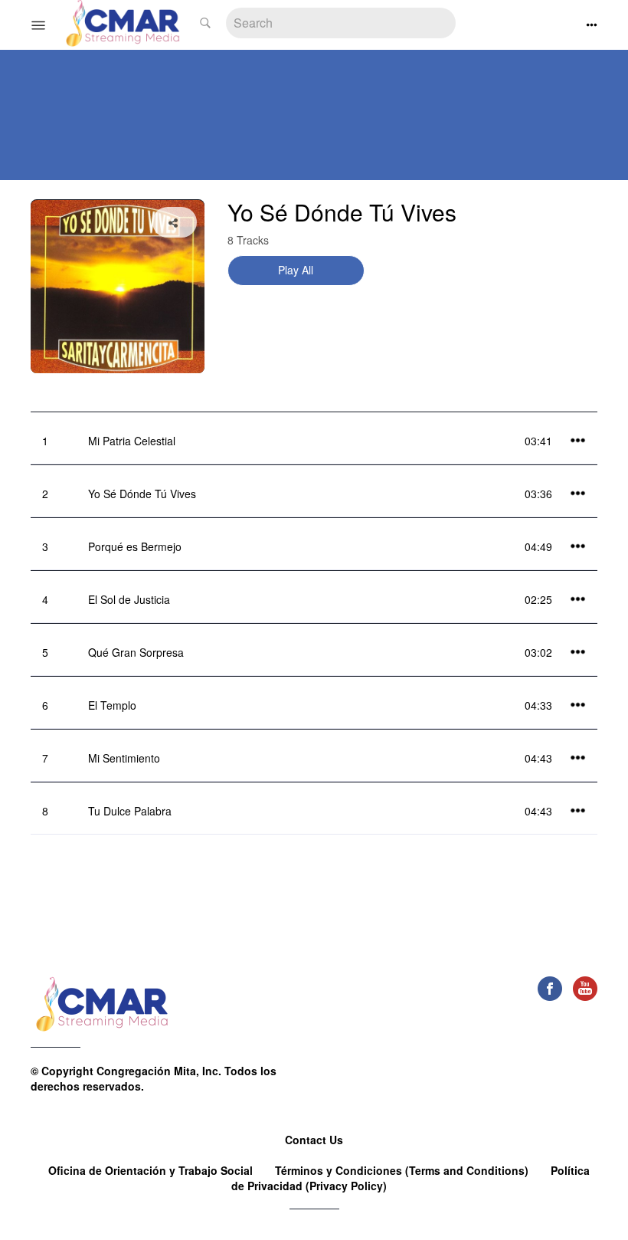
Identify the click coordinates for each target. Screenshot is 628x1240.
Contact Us (314, 1139)
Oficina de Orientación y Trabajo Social (152, 1170)
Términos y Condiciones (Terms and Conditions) (403, 1170)
